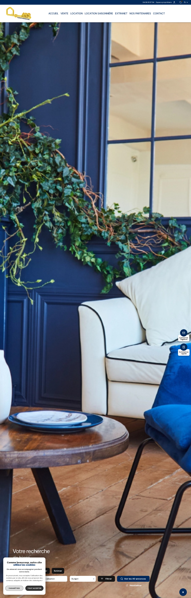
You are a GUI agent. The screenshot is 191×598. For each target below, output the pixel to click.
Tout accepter (34, 588)
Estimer (58, 570)
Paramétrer (14, 588)
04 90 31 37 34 (148, 2)
